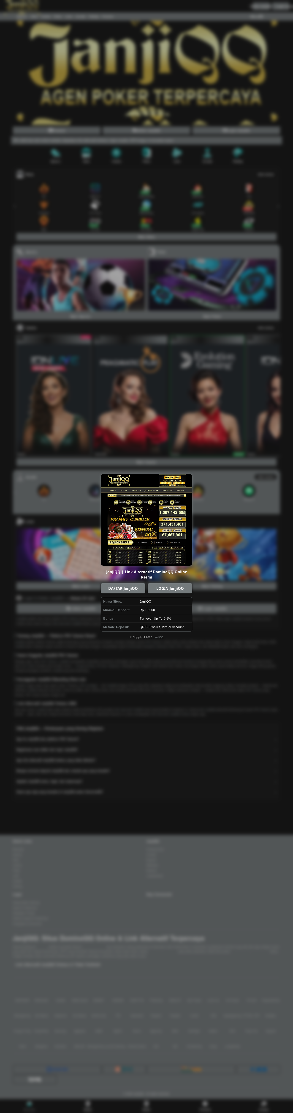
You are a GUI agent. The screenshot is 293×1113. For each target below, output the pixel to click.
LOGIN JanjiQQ (170, 588)
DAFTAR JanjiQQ (123, 588)
